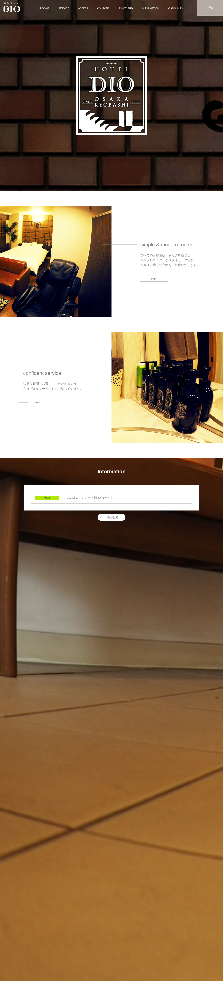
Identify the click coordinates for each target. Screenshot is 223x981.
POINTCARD (125, 8)
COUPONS (103, 8)
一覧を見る (111, 517)
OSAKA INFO (175, 8)
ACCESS (83, 8)
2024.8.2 (91, 497)
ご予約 (210, 7)
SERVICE (64, 8)
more (154, 278)
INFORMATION (150, 8)
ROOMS (44, 8)
